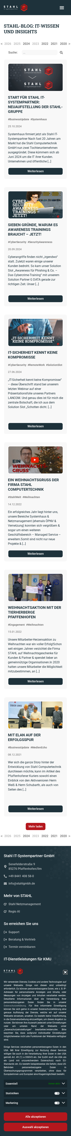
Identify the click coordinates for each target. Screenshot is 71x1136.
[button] (65, 972)
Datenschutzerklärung (15, 1005)
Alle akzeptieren (35, 1116)
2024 (26, 44)
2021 (54, 44)
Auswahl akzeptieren (35, 1127)
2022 (44, 44)
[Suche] (61, 52)
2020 (63, 44)
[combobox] (39, 52)
